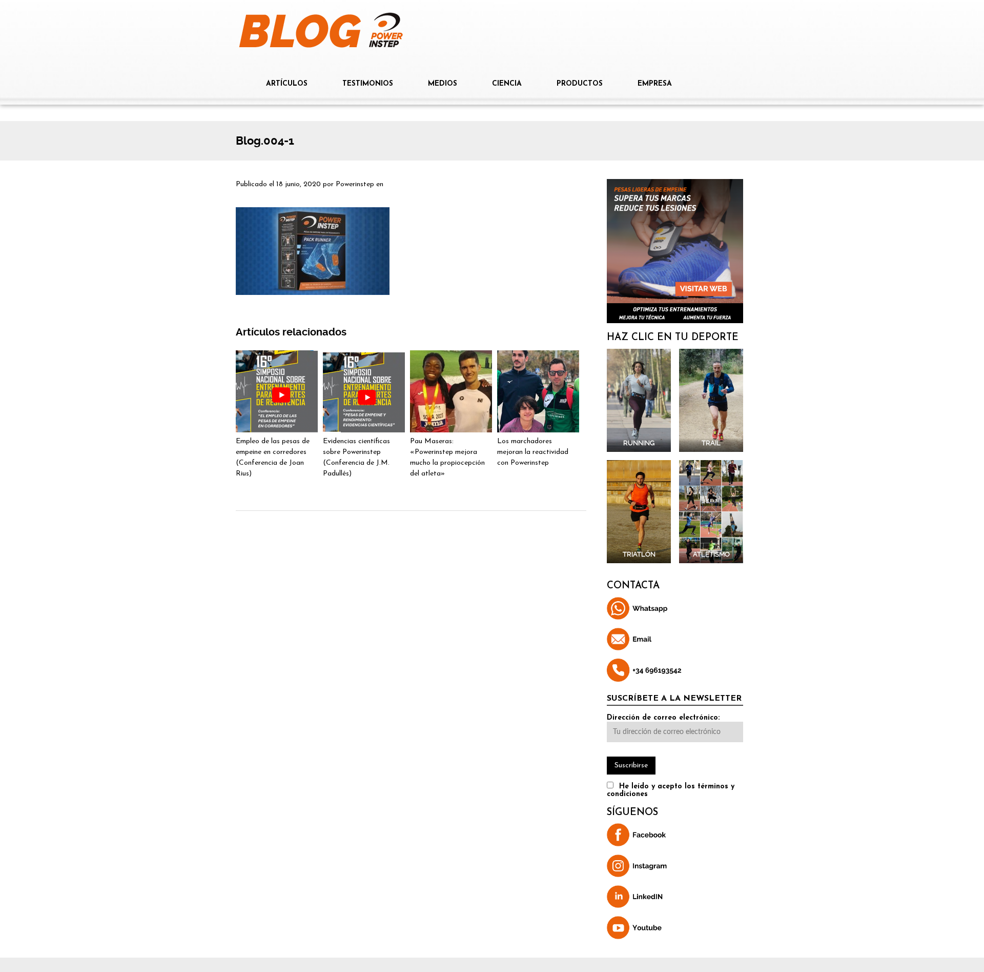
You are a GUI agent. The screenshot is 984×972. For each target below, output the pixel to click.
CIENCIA (507, 84)
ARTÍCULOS (287, 84)
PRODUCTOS (580, 84)
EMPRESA (655, 84)
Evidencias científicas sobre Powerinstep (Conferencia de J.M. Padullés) (356, 458)
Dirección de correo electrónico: (663, 718)
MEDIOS (442, 84)
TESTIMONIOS (367, 84)
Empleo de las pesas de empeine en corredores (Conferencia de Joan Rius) (273, 458)
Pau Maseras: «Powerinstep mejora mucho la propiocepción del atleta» (447, 458)
